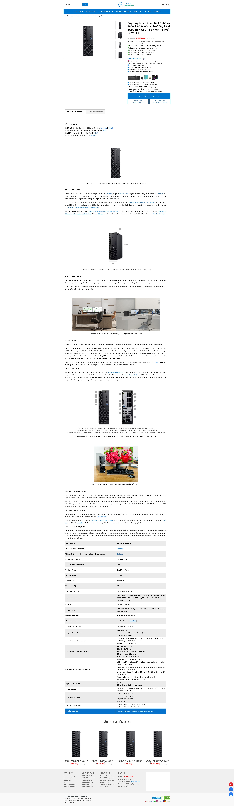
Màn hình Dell (67, 780)
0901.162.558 (135, 781)
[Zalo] (231, 789)
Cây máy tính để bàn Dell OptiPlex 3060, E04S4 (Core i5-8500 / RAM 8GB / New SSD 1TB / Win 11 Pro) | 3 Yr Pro (76, 761)
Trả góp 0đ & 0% (104, 782)
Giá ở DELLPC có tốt (105, 786)
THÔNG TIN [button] (105, 773)
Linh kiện (66, 782)
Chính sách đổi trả (87, 780)
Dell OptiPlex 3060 (97, 183)
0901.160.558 (125, 781)
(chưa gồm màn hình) (136, 43)
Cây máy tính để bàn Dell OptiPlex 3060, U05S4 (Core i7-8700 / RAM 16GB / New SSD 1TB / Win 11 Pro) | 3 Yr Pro (130, 761)
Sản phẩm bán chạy (69, 776)
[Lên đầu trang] (231, 779)
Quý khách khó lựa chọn (107, 778)
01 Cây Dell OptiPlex (139, 41)
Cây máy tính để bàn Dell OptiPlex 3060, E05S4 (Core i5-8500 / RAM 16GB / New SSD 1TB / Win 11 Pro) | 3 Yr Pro (103, 761)
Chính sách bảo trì (87, 784)
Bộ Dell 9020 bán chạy (70, 784)
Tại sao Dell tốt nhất (106, 776)
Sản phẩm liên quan (117, 722)
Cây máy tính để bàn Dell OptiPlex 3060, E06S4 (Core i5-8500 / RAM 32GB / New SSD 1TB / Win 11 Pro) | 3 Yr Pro (158, 761)
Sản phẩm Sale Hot (69, 778)
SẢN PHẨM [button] (69, 773)
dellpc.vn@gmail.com (128, 779)
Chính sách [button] (88, 773)
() (166, 5)
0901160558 (128, 776)
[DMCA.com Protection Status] (165, 798)
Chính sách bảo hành (88, 782)
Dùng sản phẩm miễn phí (107, 784)
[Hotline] (231, 784)
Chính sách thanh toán (88, 778)
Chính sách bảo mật (87, 786)
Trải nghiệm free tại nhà (107, 780)
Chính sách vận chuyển (88, 776)
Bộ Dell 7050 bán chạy (70, 786)
